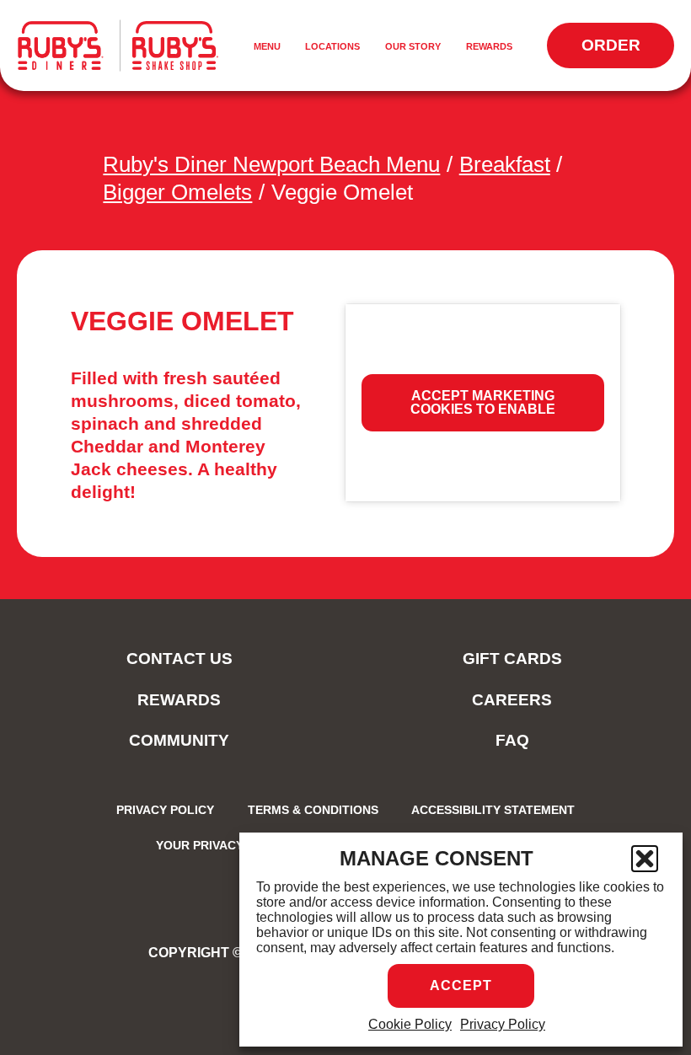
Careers (512, 700)
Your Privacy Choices (228, 845)
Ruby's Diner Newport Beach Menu (271, 164)
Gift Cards (512, 658)
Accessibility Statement (493, 810)
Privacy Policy (502, 1024)
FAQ (512, 740)
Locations (332, 46)
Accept (461, 985)
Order (627, 52)
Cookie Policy (410, 1024)
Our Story (413, 46)
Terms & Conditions (313, 810)
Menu (270, 47)
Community (179, 740)
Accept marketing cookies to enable (482, 402)
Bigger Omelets (177, 192)
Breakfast (504, 164)
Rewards (489, 46)
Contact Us (179, 658)
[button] (644, 858)
